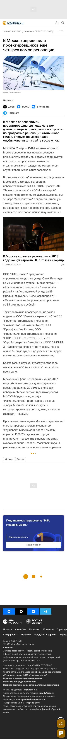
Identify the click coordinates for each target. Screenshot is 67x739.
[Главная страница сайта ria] (3, 23)
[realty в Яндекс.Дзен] (21, 611)
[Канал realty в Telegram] (45, 611)
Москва (9, 459)
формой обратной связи (32, 699)
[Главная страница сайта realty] (18, 23)
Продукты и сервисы (45, 634)
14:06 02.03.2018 (11, 31)
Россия (20, 459)
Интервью (34, 629)
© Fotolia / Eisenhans (12, 92)
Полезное (48, 629)
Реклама (26, 634)
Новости (7, 629)
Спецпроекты (10, 634)
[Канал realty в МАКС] (9, 611)
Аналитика (20, 629)
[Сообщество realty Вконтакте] (33, 611)
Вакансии (8, 647)
